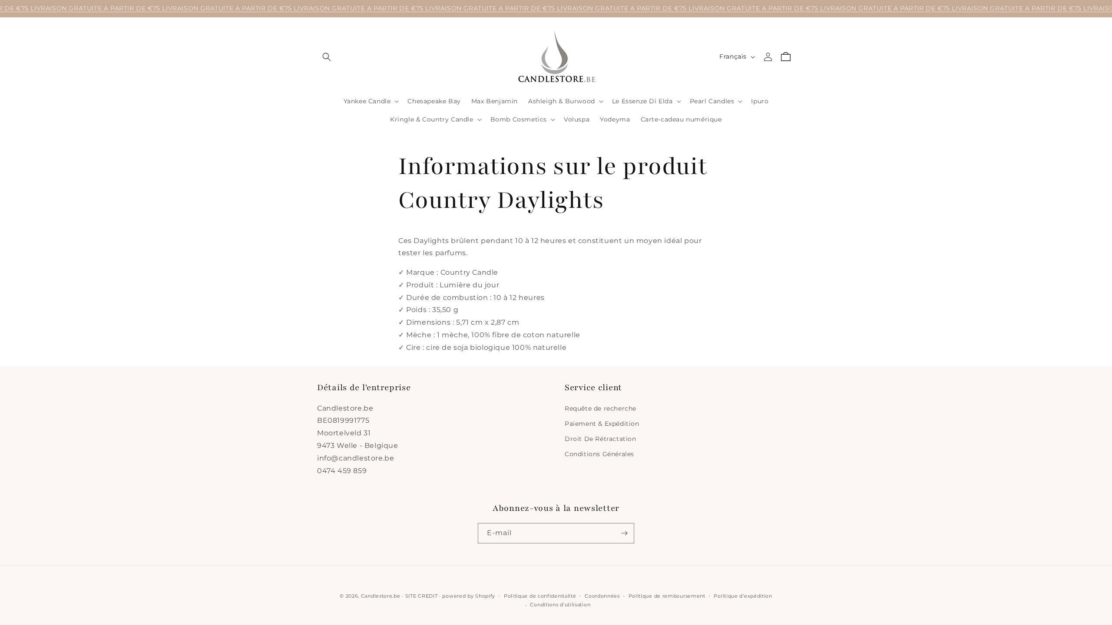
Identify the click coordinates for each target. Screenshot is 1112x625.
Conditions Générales (599, 454)
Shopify (485, 596)
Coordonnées (602, 596)
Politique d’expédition (743, 596)
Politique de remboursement (667, 596)
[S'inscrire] (624, 533)
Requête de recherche (600, 408)
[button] (326, 56)
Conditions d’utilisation (560, 605)
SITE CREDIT (421, 596)
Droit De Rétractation (600, 439)
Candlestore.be (380, 596)
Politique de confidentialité (540, 596)
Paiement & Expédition (602, 424)
